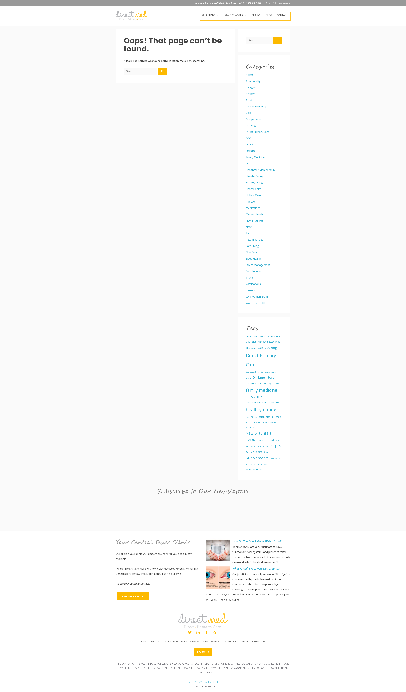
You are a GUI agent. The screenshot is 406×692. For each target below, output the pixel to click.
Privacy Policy (194, 682)
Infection (251, 201)
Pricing (256, 14)
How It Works (210, 641)
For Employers (190, 641)
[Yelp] (215, 632)
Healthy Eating (254, 176)
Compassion (253, 119)
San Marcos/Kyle (213, 2)
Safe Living (252, 246)
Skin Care (251, 252)
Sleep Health (253, 258)
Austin (249, 100)
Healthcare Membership (260, 170)
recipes (275, 445)
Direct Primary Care (257, 132)
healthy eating (261, 409)
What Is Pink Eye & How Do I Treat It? (256, 568)
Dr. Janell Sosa (263, 377)
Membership (251, 427)
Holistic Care (253, 195)
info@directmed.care (279, 2)
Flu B (259, 397)
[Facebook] (206, 632)
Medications (253, 208)
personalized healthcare (269, 440)
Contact (282, 14)
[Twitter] (189, 632)
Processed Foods (261, 446)
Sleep (266, 452)
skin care (257, 451)
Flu (247, 163)
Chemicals (251, 347)
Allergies (251, 87)
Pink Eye (249, 446)
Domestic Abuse (252, 372)
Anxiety (250, 94)
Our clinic (208, 14)
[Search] (162, 71)
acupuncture (259, 337)
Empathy (267, 384)
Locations (171, 641)
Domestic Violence (268, 372)
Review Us (203, 652)
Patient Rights (212, 682)
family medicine (261, 390)
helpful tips (264, 416)
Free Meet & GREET (133, 596)
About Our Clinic (151, 641)
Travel (249, 277)
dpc (248, 377)
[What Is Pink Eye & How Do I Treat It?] (218, 578)
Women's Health (255, 303)
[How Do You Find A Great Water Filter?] (218, 551)
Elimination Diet (254, 383)
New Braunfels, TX (234, 2)
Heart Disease (251, 417)
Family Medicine (255, 157)
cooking (271, 347)
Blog (269, 14)
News (249, 227)
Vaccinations (253, 284)
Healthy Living (254, 182)
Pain (248, 233)
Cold (248, 113)
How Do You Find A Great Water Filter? (256, 541)
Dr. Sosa (251, 144)
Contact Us (258, 641)
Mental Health (254, 214)
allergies (251, 341)
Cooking (251, 125)
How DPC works (233, 14)
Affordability (253, 81)
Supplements (254, 271)
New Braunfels (255, 220)
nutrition (251, 439)
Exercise (250, 151)
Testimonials (230, 641)
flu (247, 397)
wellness (264, 464)
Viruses (250, 290)
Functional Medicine (256, 402)
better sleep (273, 341)
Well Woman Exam (257, 296)
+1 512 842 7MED (253, 2)
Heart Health (253, 189)
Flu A (253, 397)
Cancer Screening (256, 106)
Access (250, 75)
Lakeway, (199, 2)
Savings (249, 452)
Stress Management (258, 265)
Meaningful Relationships (256, 422)
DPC (248, 138)
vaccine (249, 464)
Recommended (254, 239)
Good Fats (273, 402)
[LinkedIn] (198, 632)
